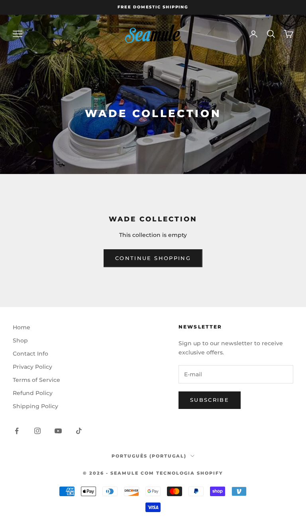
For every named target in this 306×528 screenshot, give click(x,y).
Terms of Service (36, 379)
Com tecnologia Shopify (182, 473)
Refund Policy (33, 393)
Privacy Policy (32, 366)
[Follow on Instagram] (37, 431)
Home (21, 327)
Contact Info (30, 353)
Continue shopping (153, 258)
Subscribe (209, 400)
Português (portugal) (149, 456)
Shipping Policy (35, 406)
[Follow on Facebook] (17, 431)
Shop (20, 340)
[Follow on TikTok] (79, 431)
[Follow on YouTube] (58, 431)
